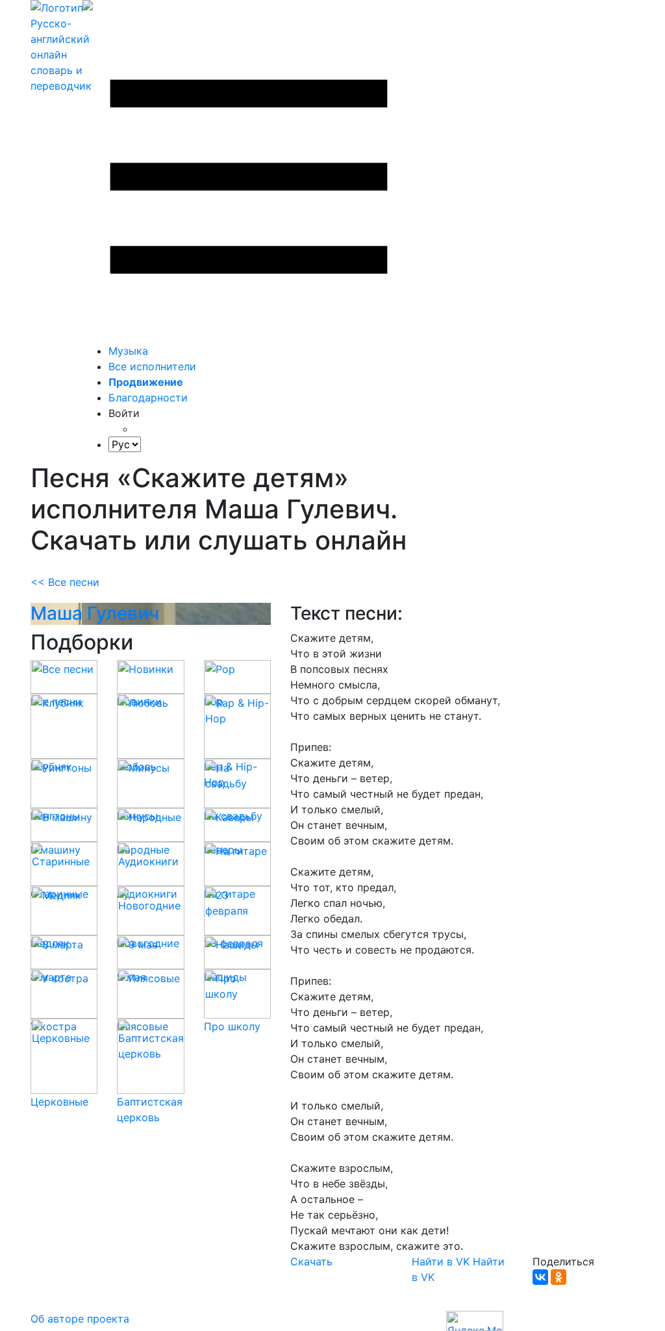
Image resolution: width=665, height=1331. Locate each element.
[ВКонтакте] (540, 1277)
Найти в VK (441, 1261)
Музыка (128, 350)
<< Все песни (65, 582)
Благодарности (148, 397)
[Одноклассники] (558, 1277)
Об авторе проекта (80, 1318)
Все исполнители (152, 366)
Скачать (311, 1261)
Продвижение (145, 381)
